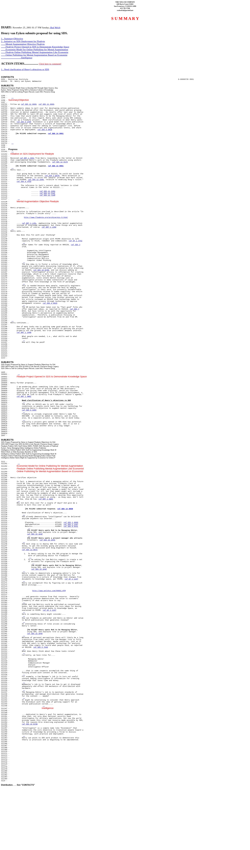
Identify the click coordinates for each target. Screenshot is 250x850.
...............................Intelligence (16, 57)
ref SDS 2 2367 (71, 524)
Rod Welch (55, 27)
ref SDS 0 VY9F (24, 122)
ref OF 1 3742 (75, 241)
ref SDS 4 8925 (50, 303)
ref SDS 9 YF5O (24, 182)
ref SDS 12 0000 (28, 104)
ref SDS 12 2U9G (36, 180)
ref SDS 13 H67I (30, 550)
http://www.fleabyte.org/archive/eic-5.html (46, 217)
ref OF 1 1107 (71, 579)
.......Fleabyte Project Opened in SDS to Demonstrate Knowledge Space (35, 47)
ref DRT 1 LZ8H (49, 227)
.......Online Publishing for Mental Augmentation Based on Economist (34, 55)
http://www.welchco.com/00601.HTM (49, 591)
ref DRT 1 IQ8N (24, 333)
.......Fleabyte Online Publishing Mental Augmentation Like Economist (34, 52)
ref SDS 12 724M (47, 195)
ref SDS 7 (74, 309)
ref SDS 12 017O (60, 162)
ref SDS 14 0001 (56, 134)
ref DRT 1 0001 (27, 158)
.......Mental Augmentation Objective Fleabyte (23, 44)
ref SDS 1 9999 (71, 522)
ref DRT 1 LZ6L (29, 223)
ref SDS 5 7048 (40, 647)
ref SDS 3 (75, 245)
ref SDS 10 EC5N (41, 270)
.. (12, 98)
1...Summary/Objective (12, 38)
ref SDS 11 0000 (46, 104)
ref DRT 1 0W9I (24, 396)
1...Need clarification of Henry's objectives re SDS (25, 69)
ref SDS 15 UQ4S (47, 540)
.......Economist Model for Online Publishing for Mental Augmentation (34, 49)
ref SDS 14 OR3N (65, 509)
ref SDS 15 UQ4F (35, 534)
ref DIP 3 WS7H (52, 176)
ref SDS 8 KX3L (71, 526)
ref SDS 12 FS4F (47, 193)
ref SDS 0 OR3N (45, 130)
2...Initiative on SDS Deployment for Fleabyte (23, 41)
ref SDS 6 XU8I (29, 410)
